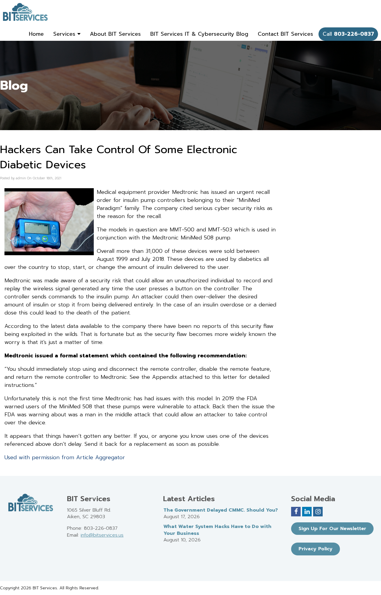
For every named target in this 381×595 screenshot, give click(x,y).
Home (36, 34)
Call (348, 34)
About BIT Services (115, 34)
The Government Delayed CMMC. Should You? (220, 510)
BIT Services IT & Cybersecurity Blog (199, 34)
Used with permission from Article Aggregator (64, 457)
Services (65, 34)
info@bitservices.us (102, 535)
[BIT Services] (25, 12)
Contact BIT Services (285, 34)
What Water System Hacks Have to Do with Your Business (217, 530)
